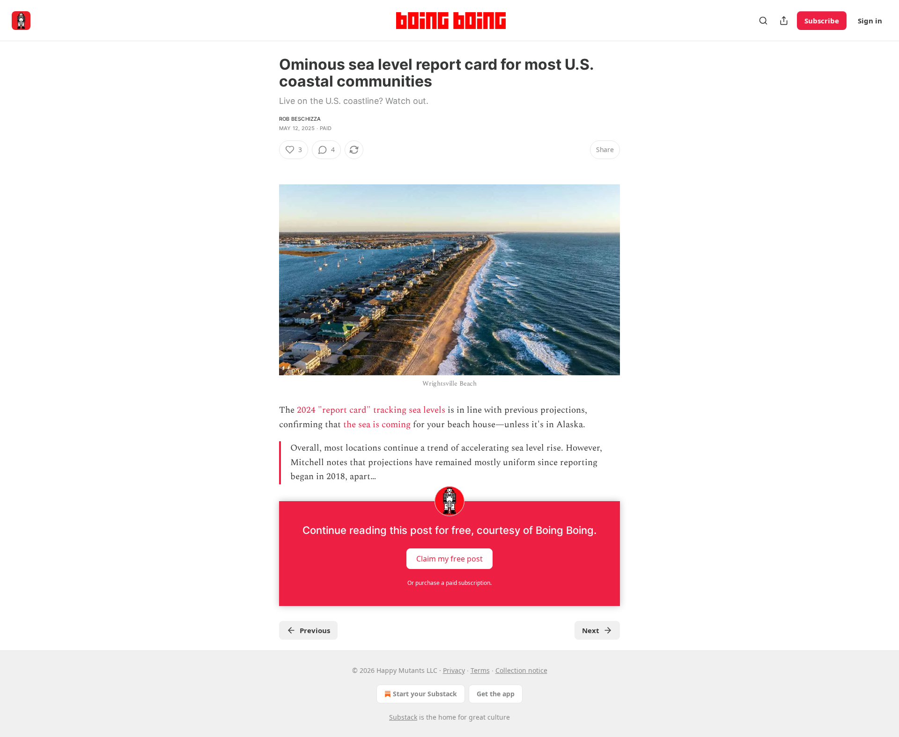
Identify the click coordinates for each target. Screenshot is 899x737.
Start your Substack (425, 693)
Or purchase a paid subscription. (449, 583)
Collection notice (521, 670)
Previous (315, 630)
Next (590, 630)
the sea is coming (377, 424)
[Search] (763, 20)
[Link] (265, 166)
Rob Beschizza (300, 119)
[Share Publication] (783, 20)
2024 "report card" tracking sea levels (371, 410)
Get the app (496, 693)
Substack (403, 717)
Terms (480, 670)
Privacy (454, 670)
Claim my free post (449, 558)
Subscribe (821, 20)
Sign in (870, 20)
